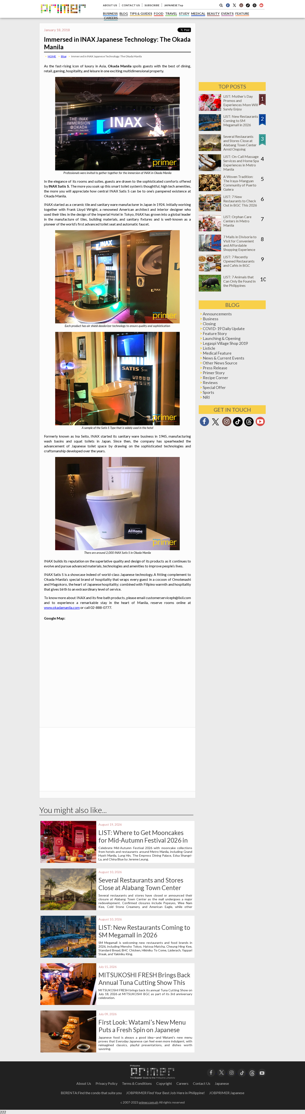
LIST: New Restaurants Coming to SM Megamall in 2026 (144, 931)
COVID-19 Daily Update (224, 328)
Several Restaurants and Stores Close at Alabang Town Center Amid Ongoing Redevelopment (140, 887)
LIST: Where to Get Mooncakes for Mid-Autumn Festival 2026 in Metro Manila (143, 840)
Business (210, 318)
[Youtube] (261, 5)
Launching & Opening (221, 338)
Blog (63, 56)
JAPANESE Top (173, 5)
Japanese (222, 1083)
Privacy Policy (106, 1083)
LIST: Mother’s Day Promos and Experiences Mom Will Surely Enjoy (240, 102)
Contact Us (201, 1083)
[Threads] (249, 426)
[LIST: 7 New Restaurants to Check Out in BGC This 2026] (210, 210)
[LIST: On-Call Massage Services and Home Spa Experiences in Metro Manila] (210, 169)
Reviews (210, 382)
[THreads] (254, 6)
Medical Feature (217, 353)
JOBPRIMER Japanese (226, 1093)
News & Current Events (223, 357)
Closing (209, 323)
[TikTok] (248, 6)
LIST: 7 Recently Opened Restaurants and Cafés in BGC (239, 261)
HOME (52, 56)
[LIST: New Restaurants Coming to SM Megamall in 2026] (210, 129)
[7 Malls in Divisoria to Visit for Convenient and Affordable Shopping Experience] (210, 250)
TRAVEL (171, 13)
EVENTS (227, 13)
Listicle (209, 348)
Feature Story (215, 333)
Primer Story (214, 372)
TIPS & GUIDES (141, 13)
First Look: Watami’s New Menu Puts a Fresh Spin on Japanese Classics (142, 1029)
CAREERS (111, 18)
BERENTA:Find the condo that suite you (91, 1093)
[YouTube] (262, 1072)
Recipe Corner (215, 377)
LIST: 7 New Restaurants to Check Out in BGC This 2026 (240, 200)
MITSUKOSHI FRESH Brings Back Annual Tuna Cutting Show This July (144, 982)
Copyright (164, 1083)
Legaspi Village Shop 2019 (225, 343)
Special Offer (214, 387)
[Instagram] (241, 5)
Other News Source (220, 362)
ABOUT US (110, 5)
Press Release (215, 367)
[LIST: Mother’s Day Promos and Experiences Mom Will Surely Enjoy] (210, 109)
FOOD (158, 13)
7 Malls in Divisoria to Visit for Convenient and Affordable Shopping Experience (240, 243)
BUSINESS (110, 13)
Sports (208, 392)
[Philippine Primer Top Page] (63, 16)
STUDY (184, 13)
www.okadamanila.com (62, 607)
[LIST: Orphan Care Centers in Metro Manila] (210, 230)
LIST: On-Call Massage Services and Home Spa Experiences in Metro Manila (241, 162)
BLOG (123, 13)
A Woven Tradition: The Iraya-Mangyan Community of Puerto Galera (239, 182)
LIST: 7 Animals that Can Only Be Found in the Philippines (239, 281)
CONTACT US (131, 5)
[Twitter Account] (234, 5)
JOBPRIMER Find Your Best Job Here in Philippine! (165, 1093)
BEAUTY (213, 13)
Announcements (217, 313)
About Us (83, 1083)
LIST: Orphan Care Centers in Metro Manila (237, 221)
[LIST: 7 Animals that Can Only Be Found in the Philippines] (210, 290)
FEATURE (242, 13)
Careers (182, 1083)
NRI (206, 397)
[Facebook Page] (228, 5)
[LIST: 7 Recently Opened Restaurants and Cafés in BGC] (210, 270)
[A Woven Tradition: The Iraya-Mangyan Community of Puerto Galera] (210, 190)
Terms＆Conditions (137, 1083)
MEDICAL (198, 13)
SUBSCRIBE (151, 5)
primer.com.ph (148, 1102)
